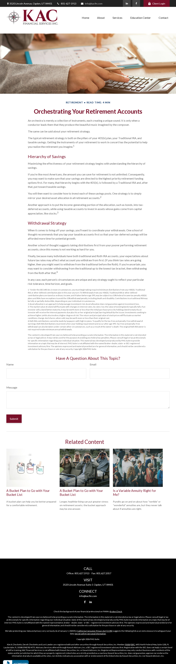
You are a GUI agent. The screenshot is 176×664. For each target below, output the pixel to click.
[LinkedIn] (127, 3)
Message (11, 387)
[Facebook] (136, 3)
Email (93, 364)
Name (10, 364)
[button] (85, 17)
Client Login (158, 3)
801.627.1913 (82, 573)
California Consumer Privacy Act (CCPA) (94, 631)
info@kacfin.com (93, 3)
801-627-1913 (68, 3)
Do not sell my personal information (90, 634)
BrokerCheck (116, 611)
